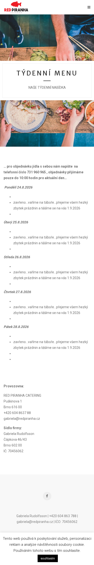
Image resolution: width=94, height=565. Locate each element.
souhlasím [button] (47, 558)
